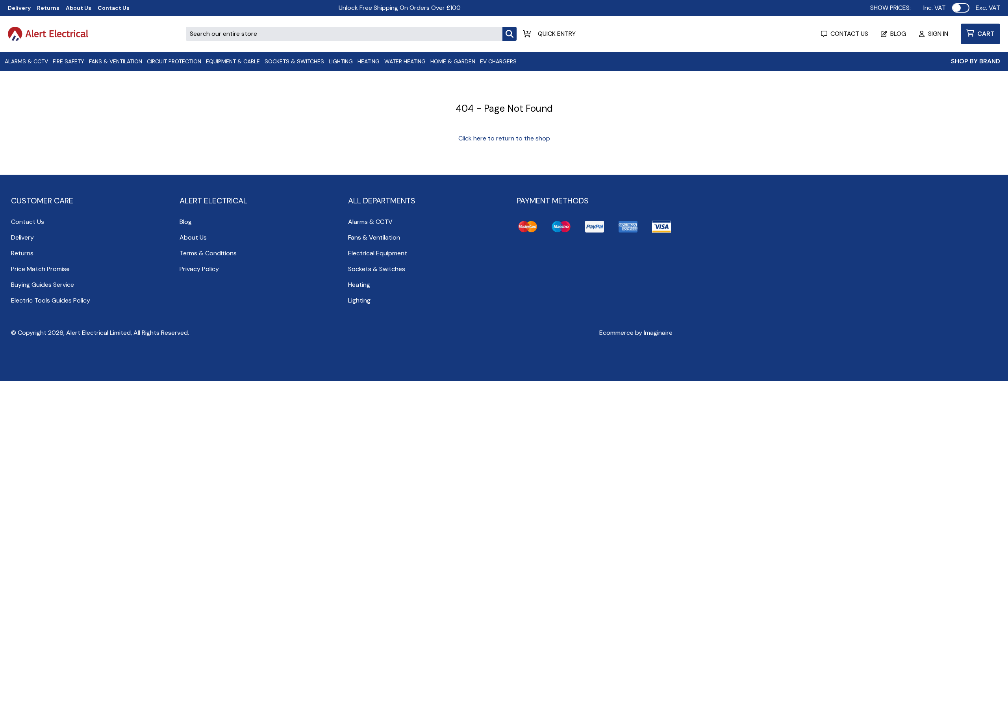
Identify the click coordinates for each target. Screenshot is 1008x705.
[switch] (960, 8)
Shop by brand (975, 61)
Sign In (938, 34)
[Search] (509, 34)
